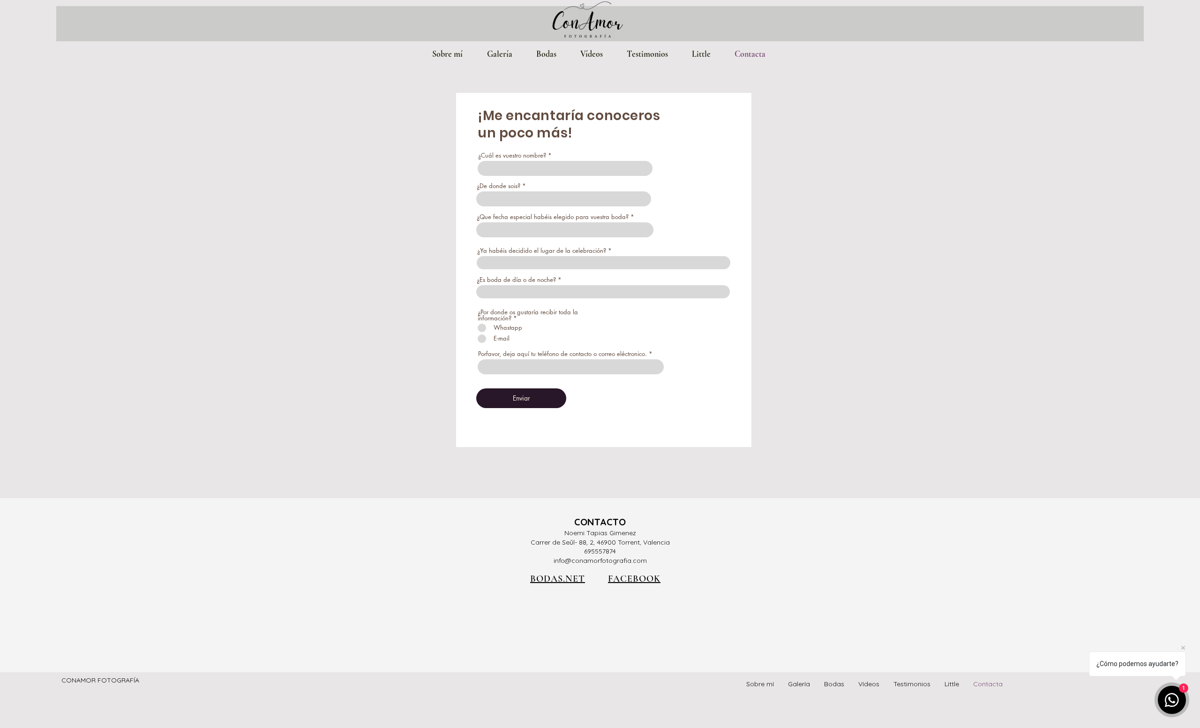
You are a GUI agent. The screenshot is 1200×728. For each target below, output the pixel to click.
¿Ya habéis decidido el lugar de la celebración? (541, 251)
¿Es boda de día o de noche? (516, 280)
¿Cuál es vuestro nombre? (512, 155)
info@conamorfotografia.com (600, 560)
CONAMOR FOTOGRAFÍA (100, 680)
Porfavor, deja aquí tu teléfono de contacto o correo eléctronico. (562, 354)
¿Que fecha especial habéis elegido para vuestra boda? (553, 217)
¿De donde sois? (498, 186)
